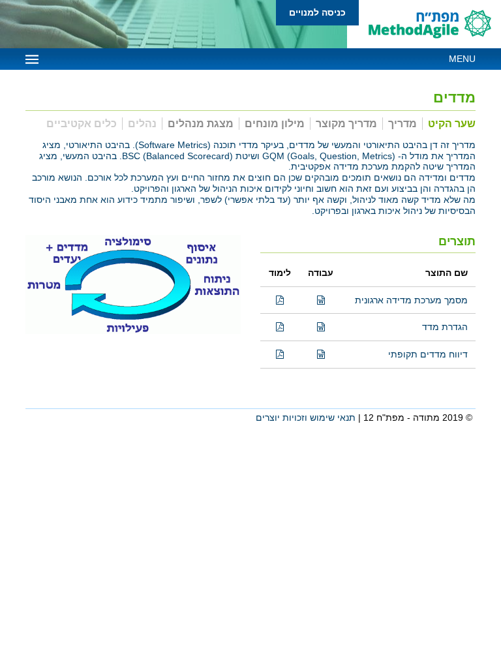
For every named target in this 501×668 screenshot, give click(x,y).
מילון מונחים (275, 123)
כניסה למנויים (317, 12)
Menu (462, 58)
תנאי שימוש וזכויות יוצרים (306, 417)
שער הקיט (452, 123)
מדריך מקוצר (346, 123)
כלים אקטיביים (81, 123)
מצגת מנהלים (201, 123)
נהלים (142, 123)
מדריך (402, 123)
